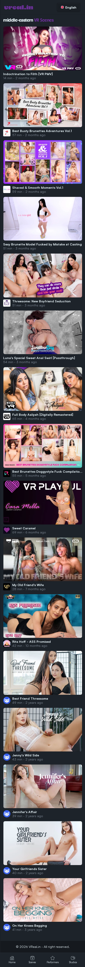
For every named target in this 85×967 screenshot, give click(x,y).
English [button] (70, 7)
